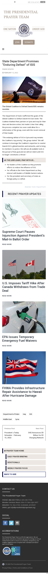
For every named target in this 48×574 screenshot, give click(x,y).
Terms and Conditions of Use (22, 568)
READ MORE (7, 244)
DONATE (29, 42)
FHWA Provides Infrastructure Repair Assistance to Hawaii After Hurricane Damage (23, 391)
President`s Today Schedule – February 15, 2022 (12, 435)
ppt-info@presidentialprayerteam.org (21, 507)
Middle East (7, 419)
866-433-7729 (14, 500)
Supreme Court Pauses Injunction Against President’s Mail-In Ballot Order (23, 235)
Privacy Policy (6, 568)
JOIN (17, 42)
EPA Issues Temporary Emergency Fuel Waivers (19, 339)
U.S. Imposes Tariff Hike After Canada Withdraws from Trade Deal (23, 287)
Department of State (11, 414)
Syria (17, 419)
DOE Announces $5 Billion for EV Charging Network (36, 435)
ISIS (30, 414)
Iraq (24, 414)
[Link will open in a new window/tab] (5, 523)
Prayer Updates (8, 69)
